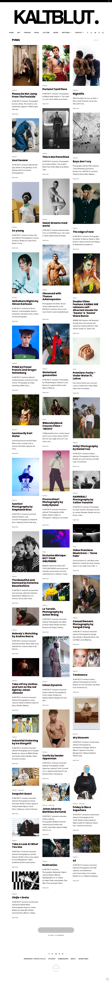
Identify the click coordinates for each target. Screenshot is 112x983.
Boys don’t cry (82, 161)
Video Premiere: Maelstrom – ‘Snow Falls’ (85, 553)
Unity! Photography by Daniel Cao (85, 448)
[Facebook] (87, 32)
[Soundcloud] (95, 32)
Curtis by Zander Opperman (53, 757)
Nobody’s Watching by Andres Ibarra (25, 635)
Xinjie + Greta (20, 897)
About (73, 959)
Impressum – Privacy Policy (35, 959)
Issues (55, 32)
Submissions (63, 959)
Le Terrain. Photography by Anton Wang (52, 612)
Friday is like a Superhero (82, 809)
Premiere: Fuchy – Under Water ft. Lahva (84, 375)
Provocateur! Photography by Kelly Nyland (52, 502)
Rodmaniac (49, 865)
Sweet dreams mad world (54, 224)
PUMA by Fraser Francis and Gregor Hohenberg (24, 370)
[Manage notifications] (107, 979)
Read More (15, 114)
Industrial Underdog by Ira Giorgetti (25, 742)
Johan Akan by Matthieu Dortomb (54, 810)
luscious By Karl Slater (22, 435)
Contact (78, 32)
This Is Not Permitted (55, 157)
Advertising (83, 959)
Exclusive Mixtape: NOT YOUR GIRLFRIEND (54, 558)
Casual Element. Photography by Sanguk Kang (83, 624)
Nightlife (78, 93)
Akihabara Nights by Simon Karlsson (25, 303)
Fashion (27, 32)
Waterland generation (49, 374)
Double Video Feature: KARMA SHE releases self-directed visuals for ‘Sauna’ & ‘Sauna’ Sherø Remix (85, 308)
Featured (21, 790)
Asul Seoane (20, 160)
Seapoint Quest (22, 793)
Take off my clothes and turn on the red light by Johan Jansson (24, 688)
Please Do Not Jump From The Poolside (24, 95)
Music (36, 32)
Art (18, 32)
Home (11, 32)
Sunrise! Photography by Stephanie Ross (22, 506)
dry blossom (81, 737)
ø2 (74, 860)
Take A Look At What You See (25, 846)
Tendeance (80, 674)
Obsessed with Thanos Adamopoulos (51, 296)
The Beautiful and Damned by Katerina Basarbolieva (25, 583)
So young (18, 230)
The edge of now (83, 231)
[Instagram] (91, 32)
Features (65, 32)
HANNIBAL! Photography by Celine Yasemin (83, 499)
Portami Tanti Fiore (54, 89)
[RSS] (99, 32)
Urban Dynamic (52, 685)
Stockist (52, 959)
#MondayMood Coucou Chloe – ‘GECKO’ (52, 426)
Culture (46, 32)
